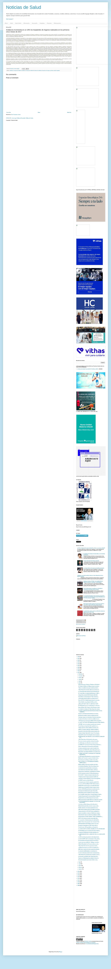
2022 (78, 663)
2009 (78, 883)
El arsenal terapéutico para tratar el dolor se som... (88, 859)
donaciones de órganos (46, 70)
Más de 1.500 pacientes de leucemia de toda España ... (88, 746)
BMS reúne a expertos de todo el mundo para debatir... (89, 849)
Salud (11, 23)
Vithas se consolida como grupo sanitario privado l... (88, 688)
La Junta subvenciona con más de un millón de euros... (89, 719)
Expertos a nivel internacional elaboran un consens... (88, 713)
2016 (78, 871)
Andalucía (11, 70)
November (81, 675)
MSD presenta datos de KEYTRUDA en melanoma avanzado (90, 799)
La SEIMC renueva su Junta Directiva (85, 780)
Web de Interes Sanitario (80, 624)
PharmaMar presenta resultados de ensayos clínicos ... (88, 792)
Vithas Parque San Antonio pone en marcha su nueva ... (89, 854)
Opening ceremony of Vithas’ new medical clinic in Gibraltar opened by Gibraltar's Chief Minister (93, 581)
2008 (78, 885)
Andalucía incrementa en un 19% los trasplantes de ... (88, 847)
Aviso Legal (14, 118)
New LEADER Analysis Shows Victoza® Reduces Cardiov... (90, 794)
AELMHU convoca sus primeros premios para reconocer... (89, 724)
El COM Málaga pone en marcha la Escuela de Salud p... (89, 830)
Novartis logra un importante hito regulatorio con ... (88, 726)
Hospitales (42, 23)
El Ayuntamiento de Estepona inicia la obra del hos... (88, 840)
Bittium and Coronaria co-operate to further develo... (88, 758)
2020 (78, 667)
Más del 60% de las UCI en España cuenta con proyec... (89, 734)
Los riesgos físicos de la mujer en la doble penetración (93, 568)
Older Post (69, 112)
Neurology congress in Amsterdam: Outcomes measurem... (89, 717)
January (80, 869)
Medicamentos (57, 23)
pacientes (52, 70)
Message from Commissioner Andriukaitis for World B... (89, 771)
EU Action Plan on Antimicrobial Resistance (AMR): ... (89, 693)
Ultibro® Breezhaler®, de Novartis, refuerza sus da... (88, 844)
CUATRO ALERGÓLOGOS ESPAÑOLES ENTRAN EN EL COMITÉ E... (90, 711)
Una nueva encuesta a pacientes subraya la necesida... (88, 741)
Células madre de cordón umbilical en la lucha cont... (88, 727)
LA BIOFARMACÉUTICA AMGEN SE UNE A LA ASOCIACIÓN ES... (91, 835)
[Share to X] (25, 69)
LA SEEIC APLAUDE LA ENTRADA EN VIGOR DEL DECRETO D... (89, 754)
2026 (78, 656)
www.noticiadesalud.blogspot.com (91, 943)
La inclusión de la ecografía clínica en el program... (88, 768)
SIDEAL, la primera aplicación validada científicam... (88, 729)
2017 (78, 672)
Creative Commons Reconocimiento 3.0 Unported (85, 942)
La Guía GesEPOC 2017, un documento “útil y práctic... (89, 838)
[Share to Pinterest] (28, 69)
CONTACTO (8, 118)
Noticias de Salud (23, 7)
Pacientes (49, 23)
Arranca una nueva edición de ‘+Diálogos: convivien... (88, 842)
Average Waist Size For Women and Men (91, 560)
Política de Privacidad (21, 118)
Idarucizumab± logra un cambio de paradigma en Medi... (89, 814)
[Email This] (22, 69)
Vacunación (34, 23)
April (80, 863)
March (80, 865)
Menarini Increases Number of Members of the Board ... (89, 684)
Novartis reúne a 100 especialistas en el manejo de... (88, 827)
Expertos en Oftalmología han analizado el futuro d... (88, 858)
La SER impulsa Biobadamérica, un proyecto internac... (89, 756)
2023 (78, 662)
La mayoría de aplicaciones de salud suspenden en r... (88, 832)
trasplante (58, 70)
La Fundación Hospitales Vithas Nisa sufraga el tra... (88, 766)
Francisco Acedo (88, 941)
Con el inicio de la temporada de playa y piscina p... (88, 769)
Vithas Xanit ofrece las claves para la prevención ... (88, 845)
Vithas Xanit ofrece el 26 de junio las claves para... (88, 739)
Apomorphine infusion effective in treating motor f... (88, 698)
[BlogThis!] (24, 69)
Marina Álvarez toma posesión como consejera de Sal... (89, 821)
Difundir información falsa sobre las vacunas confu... (88, 806)
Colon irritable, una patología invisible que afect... (88, 702)
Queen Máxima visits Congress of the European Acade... (89, 707)
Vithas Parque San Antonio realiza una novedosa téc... (88, 689)
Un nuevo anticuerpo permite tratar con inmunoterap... (89, 852)
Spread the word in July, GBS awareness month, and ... (89, 731)
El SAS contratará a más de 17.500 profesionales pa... (88, 773)
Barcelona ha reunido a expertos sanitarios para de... (88, 715)
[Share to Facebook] (27, 69)
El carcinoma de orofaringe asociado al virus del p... (88, 759)
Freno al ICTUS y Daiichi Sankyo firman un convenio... (89, 700)
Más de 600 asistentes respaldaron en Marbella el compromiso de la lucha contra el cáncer (92, 589)
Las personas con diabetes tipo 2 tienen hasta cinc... (88, 856)
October (80, 677)
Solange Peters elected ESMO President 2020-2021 (88, 695)
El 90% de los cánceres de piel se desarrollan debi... (88, 818)
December (81, 674)
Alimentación (26, 23)
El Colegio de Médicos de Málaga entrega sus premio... (88, 686)
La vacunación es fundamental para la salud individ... (88, 820)
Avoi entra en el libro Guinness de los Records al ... (88, 804)
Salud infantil (18, 23)
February (80, 867)
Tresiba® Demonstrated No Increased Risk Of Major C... (89, 796)
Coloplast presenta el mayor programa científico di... (88, 776)
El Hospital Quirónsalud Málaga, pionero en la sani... (88, 823)
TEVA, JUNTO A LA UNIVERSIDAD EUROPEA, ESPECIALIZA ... (88, 762)
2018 (78, 670)
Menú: (6, 23)
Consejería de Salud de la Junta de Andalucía (34, 70)
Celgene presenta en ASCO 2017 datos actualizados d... (89, 811)
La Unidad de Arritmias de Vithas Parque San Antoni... (89, 709)
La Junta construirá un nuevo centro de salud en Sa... (88, 748)
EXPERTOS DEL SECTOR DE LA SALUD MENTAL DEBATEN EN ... (91, 737)
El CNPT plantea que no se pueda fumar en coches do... (89, 705)
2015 (78, 873)
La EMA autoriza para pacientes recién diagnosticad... (88, 837)
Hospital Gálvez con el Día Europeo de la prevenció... (88, 797)
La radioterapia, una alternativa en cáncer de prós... (88, 743)
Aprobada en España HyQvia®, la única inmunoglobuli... (89, 778)
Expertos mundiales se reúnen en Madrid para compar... (89, 813)
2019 (78, 669)
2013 (78, 876)
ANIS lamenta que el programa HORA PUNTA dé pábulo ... (90, 720)
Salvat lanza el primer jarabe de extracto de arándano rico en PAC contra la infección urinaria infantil (93, 604)
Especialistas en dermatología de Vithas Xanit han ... (88, 696)
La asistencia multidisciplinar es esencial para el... (87, 851)
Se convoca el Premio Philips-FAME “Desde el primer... (88, 783)
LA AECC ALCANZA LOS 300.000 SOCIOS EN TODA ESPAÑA (91, 722)
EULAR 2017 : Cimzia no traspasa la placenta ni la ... (88, 775)
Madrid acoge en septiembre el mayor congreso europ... (88, 787)
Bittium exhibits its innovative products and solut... (88, 764)
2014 (78, 874)
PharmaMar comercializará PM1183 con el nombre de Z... (89, 751)
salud (55, 70)
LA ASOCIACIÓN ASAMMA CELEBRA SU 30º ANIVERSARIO (91, 828)
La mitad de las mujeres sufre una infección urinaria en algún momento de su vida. (94, 611)
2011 (78, 880)
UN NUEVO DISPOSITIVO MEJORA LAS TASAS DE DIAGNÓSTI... (89, 802)
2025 (78, 658)
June (80, 682)
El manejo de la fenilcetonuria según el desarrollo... (88, 790)
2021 (78, 665)
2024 (78, 660)
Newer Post (8, 112)
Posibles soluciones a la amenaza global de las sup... (88, 807)
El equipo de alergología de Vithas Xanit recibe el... (88, 825)
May (79, 862)
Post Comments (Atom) (16, 114)
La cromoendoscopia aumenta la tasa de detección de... (88, 691)
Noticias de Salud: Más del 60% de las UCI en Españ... (89, 733)
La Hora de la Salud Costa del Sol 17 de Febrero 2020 (87, 369)
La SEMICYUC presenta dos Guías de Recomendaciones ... (89, 744)
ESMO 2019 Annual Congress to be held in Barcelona (88, 785)
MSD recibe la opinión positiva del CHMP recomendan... (89, 809)
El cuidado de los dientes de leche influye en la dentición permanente (94, 554)
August (80, 679)
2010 (78, 881)
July (79, 681)
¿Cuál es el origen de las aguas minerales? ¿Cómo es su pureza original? (91, 548)
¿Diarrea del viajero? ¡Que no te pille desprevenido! (88, 703)
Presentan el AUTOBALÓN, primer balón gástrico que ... (89, 750)
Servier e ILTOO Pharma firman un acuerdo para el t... (89, 789)
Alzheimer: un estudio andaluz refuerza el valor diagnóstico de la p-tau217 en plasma (90, 576)
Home (39, 112)
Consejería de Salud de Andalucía (19, 70)
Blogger (60, 951)
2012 (78, 878)
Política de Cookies (29, 118)
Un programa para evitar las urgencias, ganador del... (88, 782)
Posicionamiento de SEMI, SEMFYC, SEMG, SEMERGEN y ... (90, 816)
